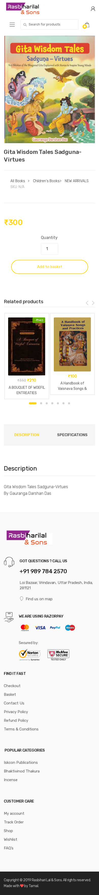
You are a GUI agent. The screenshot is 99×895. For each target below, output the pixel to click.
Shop (8, 831)
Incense (11, 780)
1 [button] (33, 403)
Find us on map (39, 599)
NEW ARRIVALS (76, 181)
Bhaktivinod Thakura (22, 771)
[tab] (27, 435)
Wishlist (10, 839)
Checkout (12, 686)
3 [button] (47, 403)
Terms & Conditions (21, 729)
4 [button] (52, 403)
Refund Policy (16, 720)
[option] (49, 89)
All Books (17, 181)
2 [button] (41, 403)
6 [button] (63, 403)
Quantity (49, 237)
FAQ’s (8, 848)
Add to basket (49, 266)
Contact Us (14, 703)
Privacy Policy (16, 712)
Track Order (14, 822)
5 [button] (58, 403)
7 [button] (69, 403)
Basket (10, 694)
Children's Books (46, 181)
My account (14, 813)
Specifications (72, 435)
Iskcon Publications (21, 762)
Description (26, 435)
